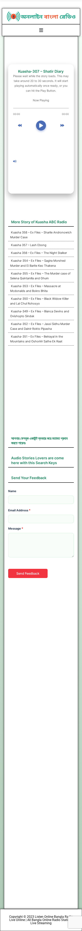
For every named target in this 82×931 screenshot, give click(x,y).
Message (15, 528)
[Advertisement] (43, 162)
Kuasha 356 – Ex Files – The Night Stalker (38, 253)
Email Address (19, 510)
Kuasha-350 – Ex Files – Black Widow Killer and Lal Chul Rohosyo (39, 301)
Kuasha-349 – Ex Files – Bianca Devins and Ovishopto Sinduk (39, 314)
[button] (41, 30)
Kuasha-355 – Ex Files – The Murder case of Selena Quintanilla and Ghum (40, 276)
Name (12, 491)
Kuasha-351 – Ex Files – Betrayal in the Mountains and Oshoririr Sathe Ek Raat (36, 339)
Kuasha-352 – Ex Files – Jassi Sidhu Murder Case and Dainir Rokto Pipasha (40, 326)
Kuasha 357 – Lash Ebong (28, 245)
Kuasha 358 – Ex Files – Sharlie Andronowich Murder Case (41, 235)
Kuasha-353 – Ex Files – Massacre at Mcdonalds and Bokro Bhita (35, 288)
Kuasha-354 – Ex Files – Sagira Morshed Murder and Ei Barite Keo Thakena (37, 263)
